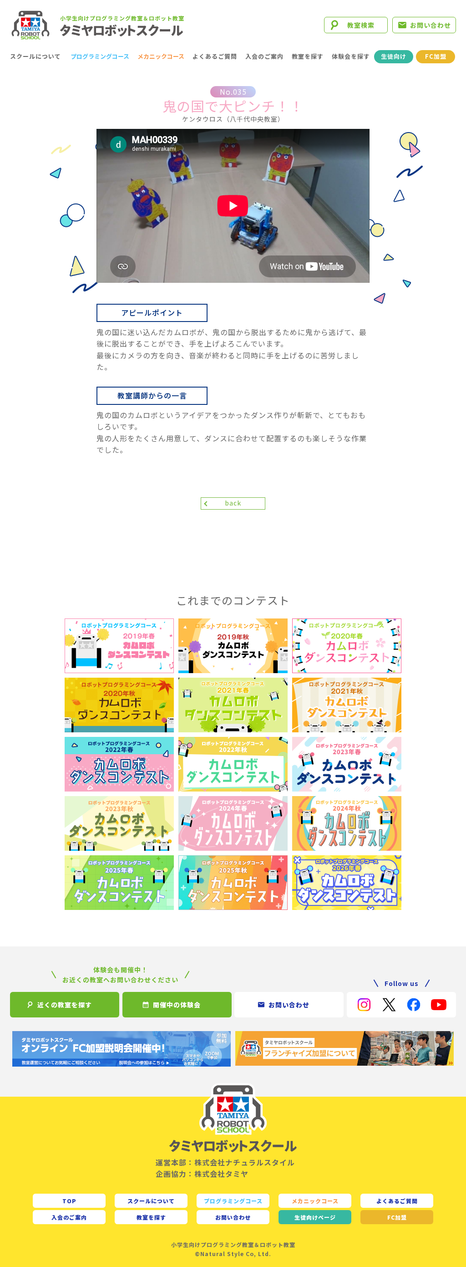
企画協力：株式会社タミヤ (202, 1173)
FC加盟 (435, 56)
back (233, 502)
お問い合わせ (430, 25)
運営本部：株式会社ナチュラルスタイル (225, 1162)
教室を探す (308, 56)
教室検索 (361, 25)
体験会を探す (351, 56)
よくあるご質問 (214, 56)
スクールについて (35, 56)
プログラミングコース (100, 56)
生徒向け (393, 56)
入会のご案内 (264, 56)
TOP (69, 1201)
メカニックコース (160, 56)
